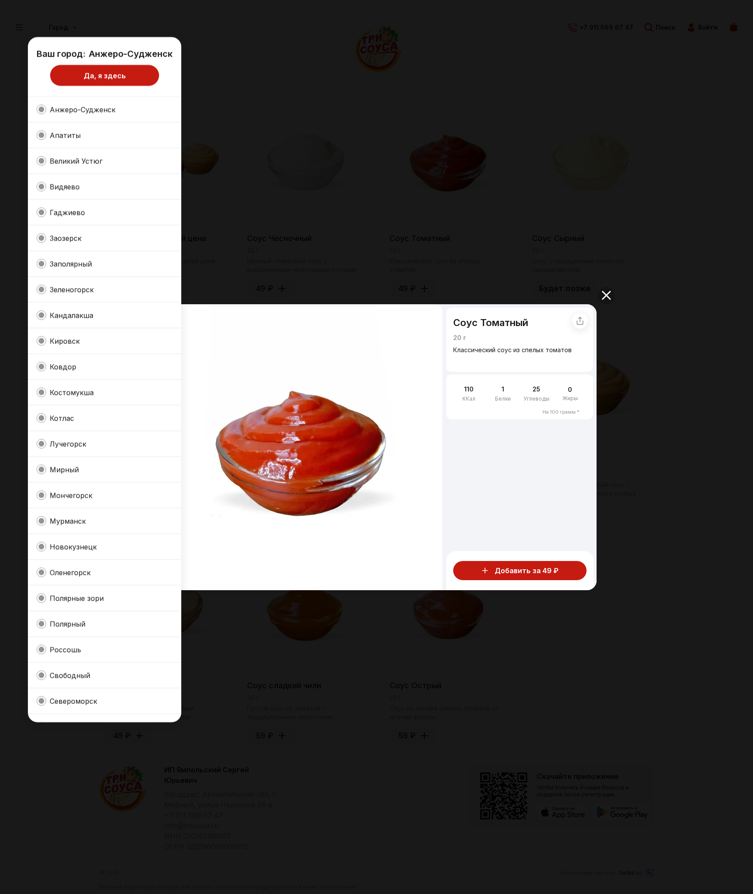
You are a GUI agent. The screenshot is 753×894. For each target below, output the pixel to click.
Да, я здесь (105, 75)
